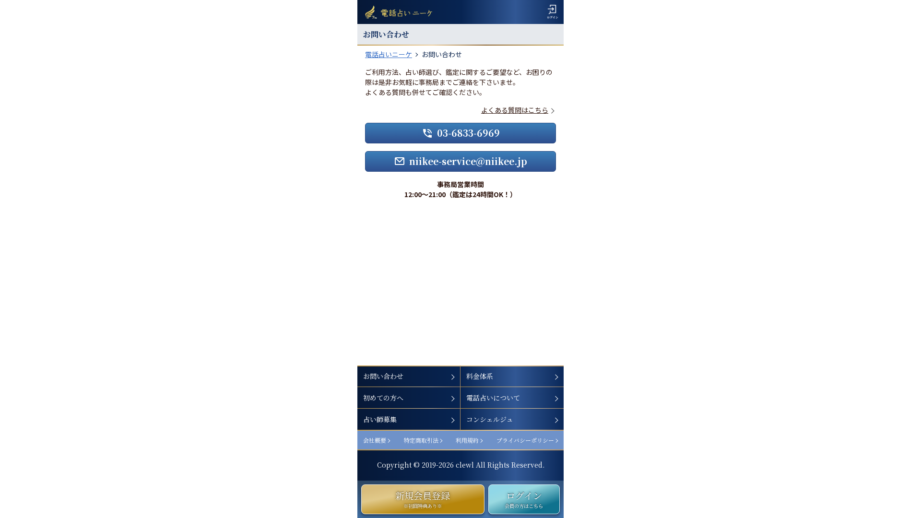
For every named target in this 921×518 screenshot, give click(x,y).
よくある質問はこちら (514, 110)
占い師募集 (380, 419)
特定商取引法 (421, 440)
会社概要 (374, 440)
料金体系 (479, 376)
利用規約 (467, 440)
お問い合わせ (383, 376)
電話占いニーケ (388, 54)
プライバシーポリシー (525, 440)
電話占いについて (493, 397)
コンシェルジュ (489, 419)
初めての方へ (383, 397)
